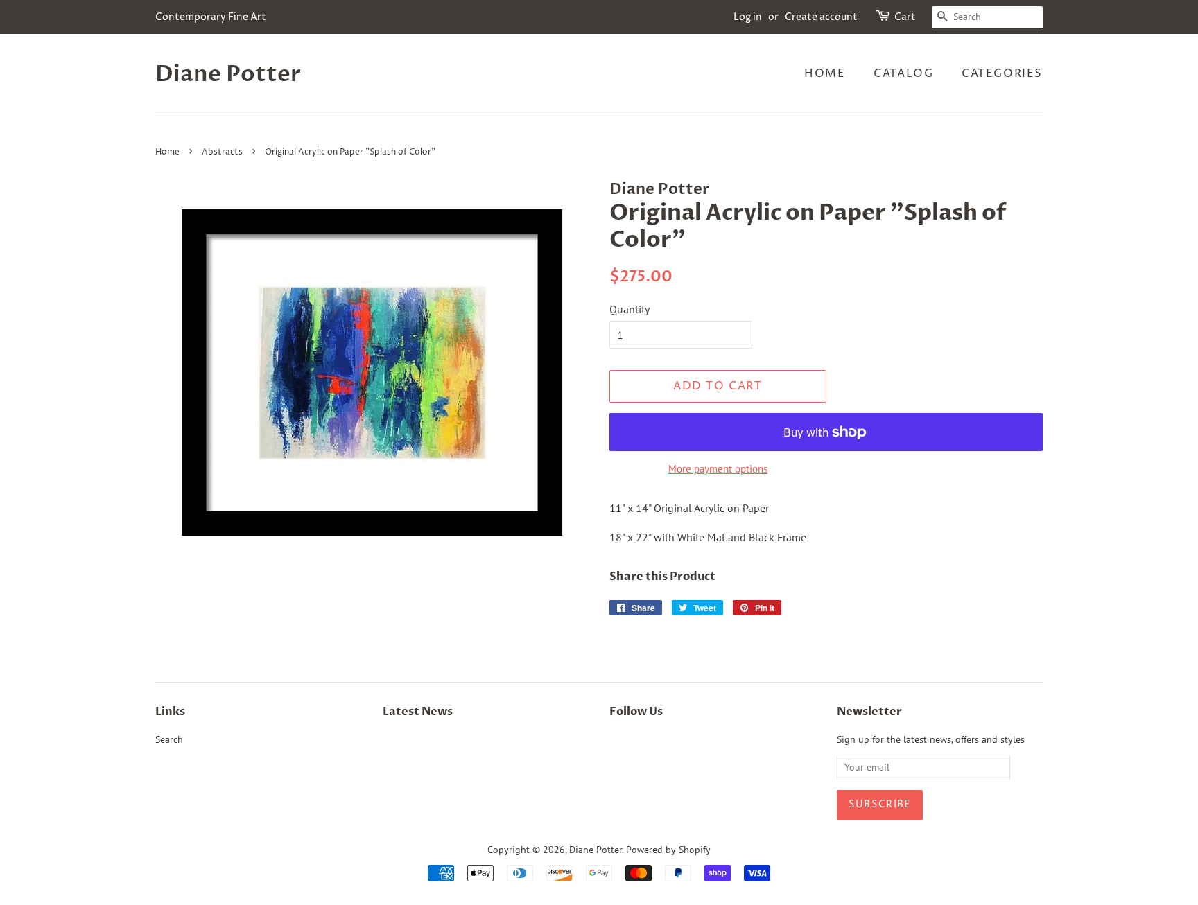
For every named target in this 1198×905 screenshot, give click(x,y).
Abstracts (222, 152)
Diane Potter (228, 74)
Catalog (903, 73)
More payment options (717, 468)
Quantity (629, 309)
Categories (1002, 73)
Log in (747, 17)
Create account (821, 17)
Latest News (418, 711)
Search (169, 739)
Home (824, 73)
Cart (905, 17)
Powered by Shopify (668, 849)
